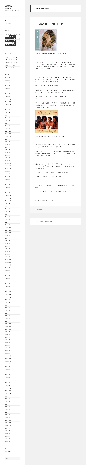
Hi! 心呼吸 (8, 23)
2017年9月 (7, 364)
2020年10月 (8, 265)
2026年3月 (7, 91)
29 (10, 45)
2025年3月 (7, 123)
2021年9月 (7, 235)
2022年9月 (7, 203)
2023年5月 (7, 182)
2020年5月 (7, 278)
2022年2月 (7, 222)
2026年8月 (7, 77)
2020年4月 (7, 281)
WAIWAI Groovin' (9, 7)
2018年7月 (7, 337)
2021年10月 (8, 233)
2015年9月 (7, 428)
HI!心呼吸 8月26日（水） (11, 62)
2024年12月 (8, 131)
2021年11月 (8, 230)
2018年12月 (8, 324)
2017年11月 (8, 358)
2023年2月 (7, 190)
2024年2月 (7, 158)
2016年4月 (7, 409)
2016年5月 (7, 407)
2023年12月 (8, 163)
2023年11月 (8, 166)
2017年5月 (7, 374)
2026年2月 (7, 93)
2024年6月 (7, 147)
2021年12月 (8, 227)
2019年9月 (7, 299)
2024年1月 (7, 160)
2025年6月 (7, 115)
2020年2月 (7, 286)
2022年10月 (8, 200)
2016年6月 (7, 404)
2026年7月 (7, 80)
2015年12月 (8, 420)
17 (14, 40)
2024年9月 (7, 139)
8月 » (17, 47)
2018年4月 (7, 345)
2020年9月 (7, 267)
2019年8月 (7, 302)
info (6, 20)
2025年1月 (7, 128)
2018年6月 (7, 340)
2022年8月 (7, 206)
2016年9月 (7, 396)
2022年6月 (7, 211)
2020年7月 (7, 273)
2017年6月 (7, 372)
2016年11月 (8, 390)
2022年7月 (7, 208)
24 (14, 42)
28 (8, 45)
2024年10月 (8, 136)
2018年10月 (8, 329)
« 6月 (8, 47)
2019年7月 (7, 305)
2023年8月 (7, 174)
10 (14, 38)
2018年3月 (7, 348)
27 (6, 45)
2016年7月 (7, 401)
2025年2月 (7, 126)
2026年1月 (7, 96)
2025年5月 (7, 117)
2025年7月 (7, 112)
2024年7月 (7, 144)
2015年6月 (7, 436)
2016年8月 (7, 398)
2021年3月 (7, 251)
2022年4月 (7, 217)
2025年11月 (8, 101)
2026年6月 (7, 83)
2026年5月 (7, 85)
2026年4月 (7, 88)
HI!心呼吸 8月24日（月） (11, 68)
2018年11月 (8, 326)
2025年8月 (7, 109)
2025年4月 (7, 120)
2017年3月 (7, 380)
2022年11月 (8, 198)
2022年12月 (8, 195)
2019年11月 (8, 294)
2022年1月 (7, 225)
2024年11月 (8, 134)
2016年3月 (7, 412)
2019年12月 (8, 291)
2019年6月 (7, 308)
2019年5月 (7, 310)
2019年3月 (7, 316)
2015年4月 (7, 441)
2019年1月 (7, 321)
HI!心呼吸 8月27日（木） (11, 59)
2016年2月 (7, 415)
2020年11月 (8, 262)
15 (10, 40)
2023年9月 (7, 171)
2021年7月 (7, 241)
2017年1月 (7, 385)
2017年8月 (7, 366)
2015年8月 (7, 431)
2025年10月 (8, 104)
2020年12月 (8, 259)
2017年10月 (8, 361)
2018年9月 (7, 332)
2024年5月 (7, 150)
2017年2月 (7, 382)
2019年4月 (7, 313)
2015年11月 (8, 423)
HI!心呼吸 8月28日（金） (11, 57)
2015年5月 (7, 439)
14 (8, 40)
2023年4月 (7, 184)
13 (6, 40)
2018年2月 (7, 350)
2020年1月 (7, 289)
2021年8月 (7, 238)
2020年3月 (7, 283)
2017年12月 (8, 356)
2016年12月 (8, 388)
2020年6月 (7, 275)
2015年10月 (8, 425)
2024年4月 (7, 152)
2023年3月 (7, 187)
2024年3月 (7, 155)
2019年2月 (7, 318)
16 (12, 40)
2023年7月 (7, 176)
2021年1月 (7, 257)
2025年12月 (8, 99)
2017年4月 (7, 377)
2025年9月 (7, 107)
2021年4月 (7, 249)
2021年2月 (7, 254)
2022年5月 (7, 214)
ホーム (6, 18)
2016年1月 (7, 417)
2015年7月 (7, 433)
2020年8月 (7, 270)
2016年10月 (8, 393)
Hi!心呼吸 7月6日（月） (50, 24)
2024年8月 (7, 142)
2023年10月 (8, 168)
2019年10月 (8, 297)
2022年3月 (7, 219)
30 (12, 45)
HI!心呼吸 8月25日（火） (11, 65)
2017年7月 (7, 369)
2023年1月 (7, 192)
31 (14, 45)
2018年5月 (7, 342)
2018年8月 (7, 334)
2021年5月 (7, 246)
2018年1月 (7, 353)
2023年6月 (7, 179)
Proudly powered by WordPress (43, 221)
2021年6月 (7, 243)
